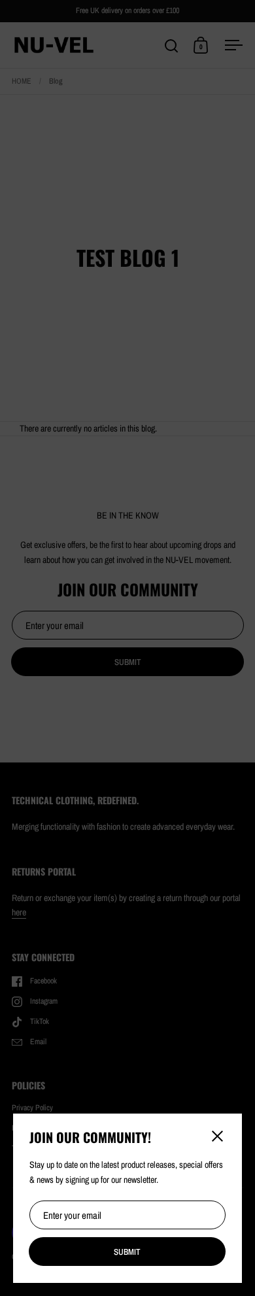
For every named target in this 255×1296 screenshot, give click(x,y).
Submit (127, 1251)
